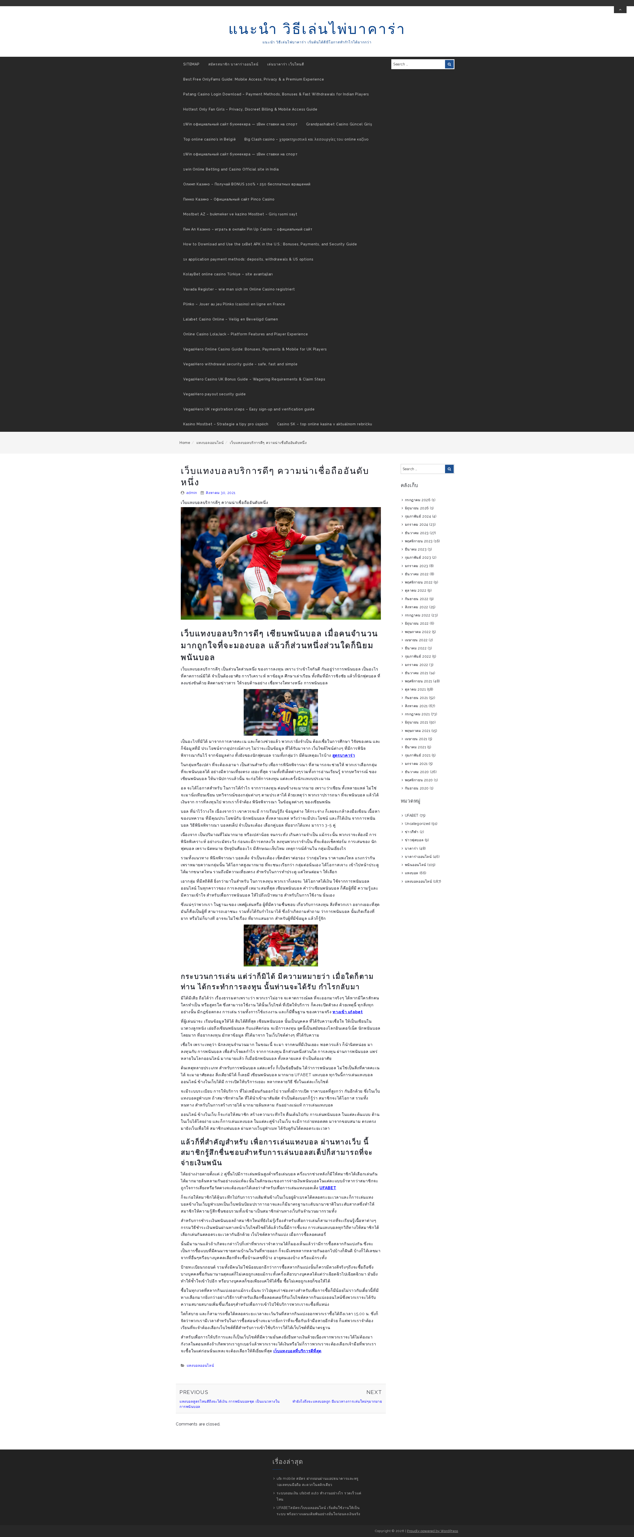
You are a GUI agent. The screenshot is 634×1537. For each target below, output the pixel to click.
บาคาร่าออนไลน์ (418, 857)
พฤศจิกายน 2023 (419, 541)
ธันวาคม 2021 (416, 673)
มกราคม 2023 (416, 566)
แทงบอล (411, 873)
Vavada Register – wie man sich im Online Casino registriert (239, 289)
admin (191, 493)
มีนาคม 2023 (416, 549)
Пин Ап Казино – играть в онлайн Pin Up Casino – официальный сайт (248, 229)
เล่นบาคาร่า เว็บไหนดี (285, 64)
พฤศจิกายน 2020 (419, 780)
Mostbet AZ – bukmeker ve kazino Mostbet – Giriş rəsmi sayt (240, 214)
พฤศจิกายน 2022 (419, 582)
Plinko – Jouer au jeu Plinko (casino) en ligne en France (234, 304)
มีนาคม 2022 (416, 648)
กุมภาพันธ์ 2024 (418, 516)
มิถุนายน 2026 (417, 508)
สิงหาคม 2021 (416, 706)
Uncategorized (417, 824)
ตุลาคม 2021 (415, 689)
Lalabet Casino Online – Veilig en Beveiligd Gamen (230, 319)
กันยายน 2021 (416, 698)
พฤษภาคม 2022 (418, 632)
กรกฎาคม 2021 (417, 714)
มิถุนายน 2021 (416, 722)
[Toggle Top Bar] (620, 9)
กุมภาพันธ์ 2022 (418, 656)
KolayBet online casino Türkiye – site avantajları (228, 274)
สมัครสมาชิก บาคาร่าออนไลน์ (233, 64)
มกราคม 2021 (416, 764)
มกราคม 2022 (416, 665)
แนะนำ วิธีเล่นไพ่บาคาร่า (317, 28)
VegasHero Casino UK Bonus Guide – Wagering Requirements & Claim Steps (254, 379)
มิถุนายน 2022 (417, 623)
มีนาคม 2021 (415, 747)
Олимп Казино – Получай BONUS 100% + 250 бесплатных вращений (247, 184)
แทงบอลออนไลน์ (210, 443)
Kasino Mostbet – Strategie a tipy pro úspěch (225, 424)
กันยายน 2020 (417, 788)
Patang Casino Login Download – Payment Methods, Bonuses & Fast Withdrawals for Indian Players (276, 94)
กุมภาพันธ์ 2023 (418, 557)
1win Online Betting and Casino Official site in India (231, 169)
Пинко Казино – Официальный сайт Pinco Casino (229, 199)
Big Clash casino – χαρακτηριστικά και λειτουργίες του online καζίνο (306, 139)
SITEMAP (191, 64)
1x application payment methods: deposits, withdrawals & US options (248, 259)
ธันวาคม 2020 (417, 772)
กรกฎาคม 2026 (418, 500)
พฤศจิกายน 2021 (418, 681)
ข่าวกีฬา (412, 832)
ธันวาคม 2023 (417, 533)
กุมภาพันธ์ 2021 (418, 755)
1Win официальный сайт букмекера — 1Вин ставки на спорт (240, 124)
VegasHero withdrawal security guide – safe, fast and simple (240, 364)
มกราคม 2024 (416, 524)
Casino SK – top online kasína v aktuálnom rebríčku (324, 424)
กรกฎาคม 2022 (417, 615)
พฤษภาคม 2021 (417, 731)
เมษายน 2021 (416, 739)
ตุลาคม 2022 (415, 590)
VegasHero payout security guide (214, 394)
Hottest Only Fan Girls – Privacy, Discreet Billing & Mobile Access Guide (250, 109)
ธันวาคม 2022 (417, 574)
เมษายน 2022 (416, 640)
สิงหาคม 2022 (416, 607)
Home (185, 443)
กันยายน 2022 (416, 599)
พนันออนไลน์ (415, 865)
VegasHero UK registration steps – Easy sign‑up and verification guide (249, 409)
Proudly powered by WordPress (432, 1531)
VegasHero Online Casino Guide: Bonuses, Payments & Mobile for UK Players (255, 349)
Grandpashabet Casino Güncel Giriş (339, 124)
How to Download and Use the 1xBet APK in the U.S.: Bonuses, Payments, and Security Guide (270, 244)
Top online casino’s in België (209, 139)
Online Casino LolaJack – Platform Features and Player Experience (245, 334)
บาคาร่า (411, 848)
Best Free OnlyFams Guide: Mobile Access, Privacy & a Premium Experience (253, 79)
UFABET (412, 815)
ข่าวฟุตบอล (414, 840)
